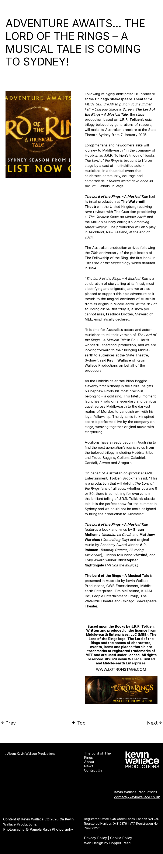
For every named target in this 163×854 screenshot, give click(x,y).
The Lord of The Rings (97, 755)
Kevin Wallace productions (75, 6)
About (89, 762)
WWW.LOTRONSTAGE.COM (121, 669)
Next (152, 723)
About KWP (148, 6)
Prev (11, 723)
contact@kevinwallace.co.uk (137, 797)
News (88, 766)
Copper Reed (120, 843)
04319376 (120, 823)
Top (81, 723)
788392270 (92, 828)
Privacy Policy (95, 838)
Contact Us (93, 770)
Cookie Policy (121, 838)
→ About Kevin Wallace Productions (29, 754)
